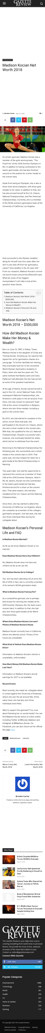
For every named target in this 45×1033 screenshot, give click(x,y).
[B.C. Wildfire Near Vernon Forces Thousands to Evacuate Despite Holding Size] (8, 909)
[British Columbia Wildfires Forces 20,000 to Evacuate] (8, 859)
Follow (38, 967)
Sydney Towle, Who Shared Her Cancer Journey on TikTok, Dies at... (29, 883)
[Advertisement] (22, 31)
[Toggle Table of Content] (37, 293)
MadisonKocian (15, 738)
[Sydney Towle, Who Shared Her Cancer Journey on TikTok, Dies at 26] (8, 884)
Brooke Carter (9, 113)
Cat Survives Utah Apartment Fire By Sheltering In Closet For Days (29, 871)
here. (13, 730)
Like (39, 962)
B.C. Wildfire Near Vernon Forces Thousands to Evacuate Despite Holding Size (29, 908)
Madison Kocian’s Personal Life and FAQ (21, 309)
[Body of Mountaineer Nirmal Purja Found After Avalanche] (8, 897)
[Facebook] (12, 119)
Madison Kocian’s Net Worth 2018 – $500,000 (21, 297)
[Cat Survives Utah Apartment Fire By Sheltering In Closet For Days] (8, 871)
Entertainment (7, 60)
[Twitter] (18, 119)
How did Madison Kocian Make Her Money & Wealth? (21, 303)
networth (26, 738)
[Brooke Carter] (22, 784)
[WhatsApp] (30, 119)
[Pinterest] (24, 119)
